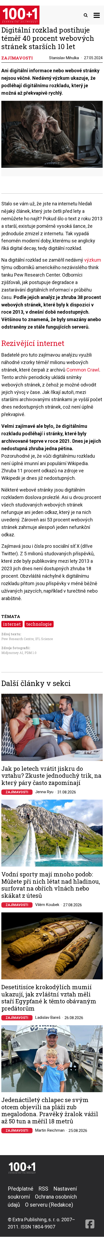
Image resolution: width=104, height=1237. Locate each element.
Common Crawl (82, 370)
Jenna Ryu (44, 791)
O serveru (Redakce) (49, 1205)
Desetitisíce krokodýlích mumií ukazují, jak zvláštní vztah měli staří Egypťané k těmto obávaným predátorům (48, 998)
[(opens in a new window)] (89, 1207)
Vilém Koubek (47, 904)
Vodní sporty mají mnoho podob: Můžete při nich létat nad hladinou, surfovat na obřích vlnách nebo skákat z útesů (50, 885)
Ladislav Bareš (48, 1017)
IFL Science (44, 639)
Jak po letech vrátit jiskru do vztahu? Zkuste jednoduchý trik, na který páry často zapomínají (51, 775)
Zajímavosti (17, 792)
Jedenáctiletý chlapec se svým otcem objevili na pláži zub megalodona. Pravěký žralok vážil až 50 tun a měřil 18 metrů (49, 1110)
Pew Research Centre (17, 639)
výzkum (92, 260)
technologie (39, 624)
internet (12, 624)
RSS (43, 1189)
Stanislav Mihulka (64, 57)
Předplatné (20, 1189)
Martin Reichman (50, 1130)
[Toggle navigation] (96, 15)
